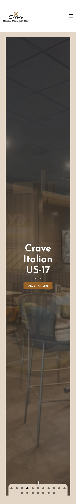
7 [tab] (43, 488)
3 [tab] (22, 488)
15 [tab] (38, 493)
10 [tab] (59, 488)
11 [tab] (64, 488)
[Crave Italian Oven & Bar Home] (16, 16)
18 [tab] (54, 493)
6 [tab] (38, 488)
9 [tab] (54, 488)
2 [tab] (17, 488)
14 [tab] (32, 493)
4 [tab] (27, 488)
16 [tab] (43, 493)
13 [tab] (27, 493)
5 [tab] (32, 488)
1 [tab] (11, 488)
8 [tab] (48, 488)
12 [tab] (22, 493)
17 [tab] (48, 493)
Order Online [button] (38, 286)
